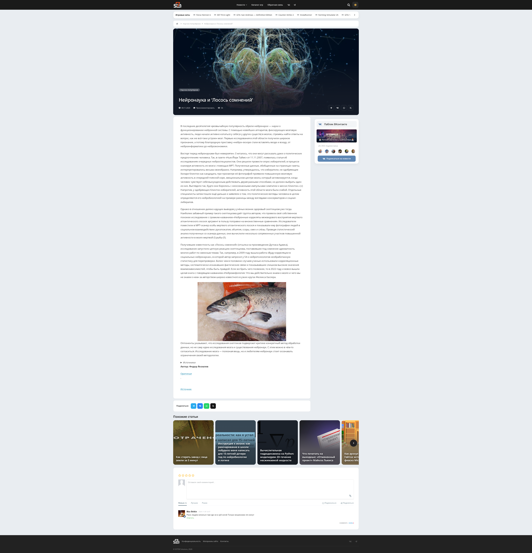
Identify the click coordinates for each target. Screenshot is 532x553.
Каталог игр (257, 4)
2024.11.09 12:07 (204, 511)
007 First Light (223, 15)
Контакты (224, 541)
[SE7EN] (177, 5)
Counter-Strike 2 (286, 15)
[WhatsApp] (344, 108)
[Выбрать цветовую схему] (355, 5)
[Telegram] (294, 5)
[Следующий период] (353, 443)
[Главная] (177, 24)
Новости (241, 4)
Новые (182, 503)
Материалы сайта (210, 541)
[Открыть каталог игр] (353, 15)
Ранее (204, 503)
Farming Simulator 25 (328, 15)
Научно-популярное (192, 23)
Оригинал (186, 373)
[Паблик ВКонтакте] (321, 124)
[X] (350, 108)
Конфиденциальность (191, 541)
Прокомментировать (205, 108)
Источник (186, 389)
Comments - (346, 523)
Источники (189, 362)
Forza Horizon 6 (203, 15)
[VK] (288, 5)
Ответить (190, 518)
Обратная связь (275, 4)
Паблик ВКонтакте (335, 124)
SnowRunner (306, 15)
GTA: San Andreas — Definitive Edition (254, 15)
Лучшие (194, 503)
